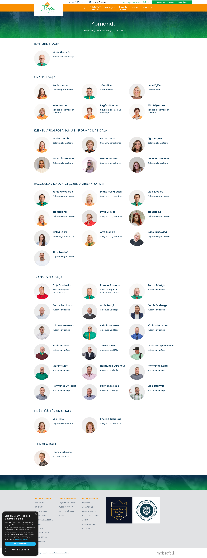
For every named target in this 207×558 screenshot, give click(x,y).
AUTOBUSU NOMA (66, 507)
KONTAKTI (39, 507)
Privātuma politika (21, 539)
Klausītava (149, 8)
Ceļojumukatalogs (95, 8)
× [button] (36, 514)
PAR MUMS (103, 30)
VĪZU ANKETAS (41, 537)
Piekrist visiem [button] (20, 544)
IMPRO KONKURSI (89, 511)
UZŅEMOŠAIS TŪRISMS (67, 502)
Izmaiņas (110, 8)
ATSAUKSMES (87, 507)
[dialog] (20, 533)
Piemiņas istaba (41, 541)
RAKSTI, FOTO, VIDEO (90, 515)
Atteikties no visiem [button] (20, 550)
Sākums (88, 30)
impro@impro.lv (101, 2)
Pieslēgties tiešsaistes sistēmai (172, 2)
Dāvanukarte (123, 8)
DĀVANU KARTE (41, 511)
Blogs (135, 8)
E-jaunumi (86, 502)
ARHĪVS (85, 520)
